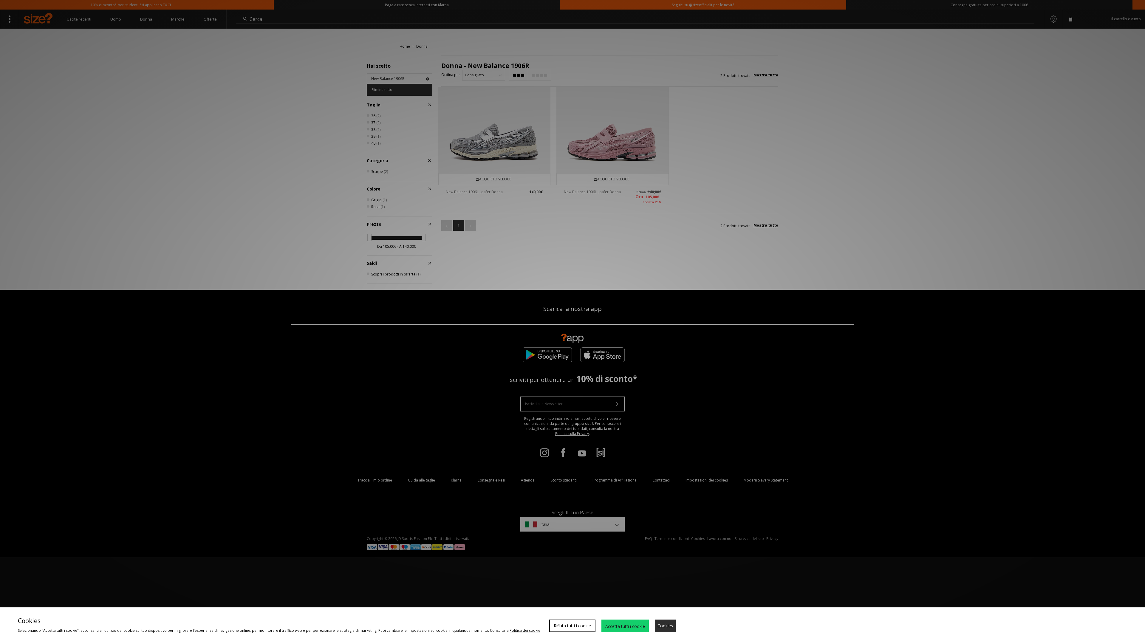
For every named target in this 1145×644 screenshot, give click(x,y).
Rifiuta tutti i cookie (572, 625)
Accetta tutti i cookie (625, 626)
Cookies (665, 625)
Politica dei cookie (525, 630)
